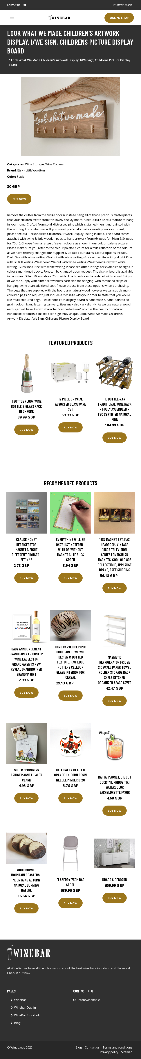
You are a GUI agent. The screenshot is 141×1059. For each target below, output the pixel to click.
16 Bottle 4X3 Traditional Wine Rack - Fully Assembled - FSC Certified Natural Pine (114, 409)
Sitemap (126, 1052)
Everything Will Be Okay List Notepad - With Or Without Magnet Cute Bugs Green (70, 549)
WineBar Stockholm (27, 1015)
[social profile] (25, 4)
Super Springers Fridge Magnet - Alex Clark (26, 775)
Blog (17, 1023)
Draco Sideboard (114, 879)
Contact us (92, 1047)
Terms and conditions (117, 1047)
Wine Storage (34, 164)
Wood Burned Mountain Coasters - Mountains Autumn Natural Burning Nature (26, 879)
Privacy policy (109, 1052)
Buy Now (19, 199)
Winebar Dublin (25, 1008)
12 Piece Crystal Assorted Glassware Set (70, 404)
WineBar (20, 1000)
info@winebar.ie (122, 5)
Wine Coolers (54, 164)
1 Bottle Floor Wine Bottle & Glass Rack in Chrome (26, 406)
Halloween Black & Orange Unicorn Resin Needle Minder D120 (70, 775)
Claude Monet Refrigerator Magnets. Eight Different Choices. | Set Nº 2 (26, 549)
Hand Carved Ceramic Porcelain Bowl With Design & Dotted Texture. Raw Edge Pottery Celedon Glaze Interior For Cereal (70, 662)
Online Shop (119, 17)
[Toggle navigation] (12, 17)
